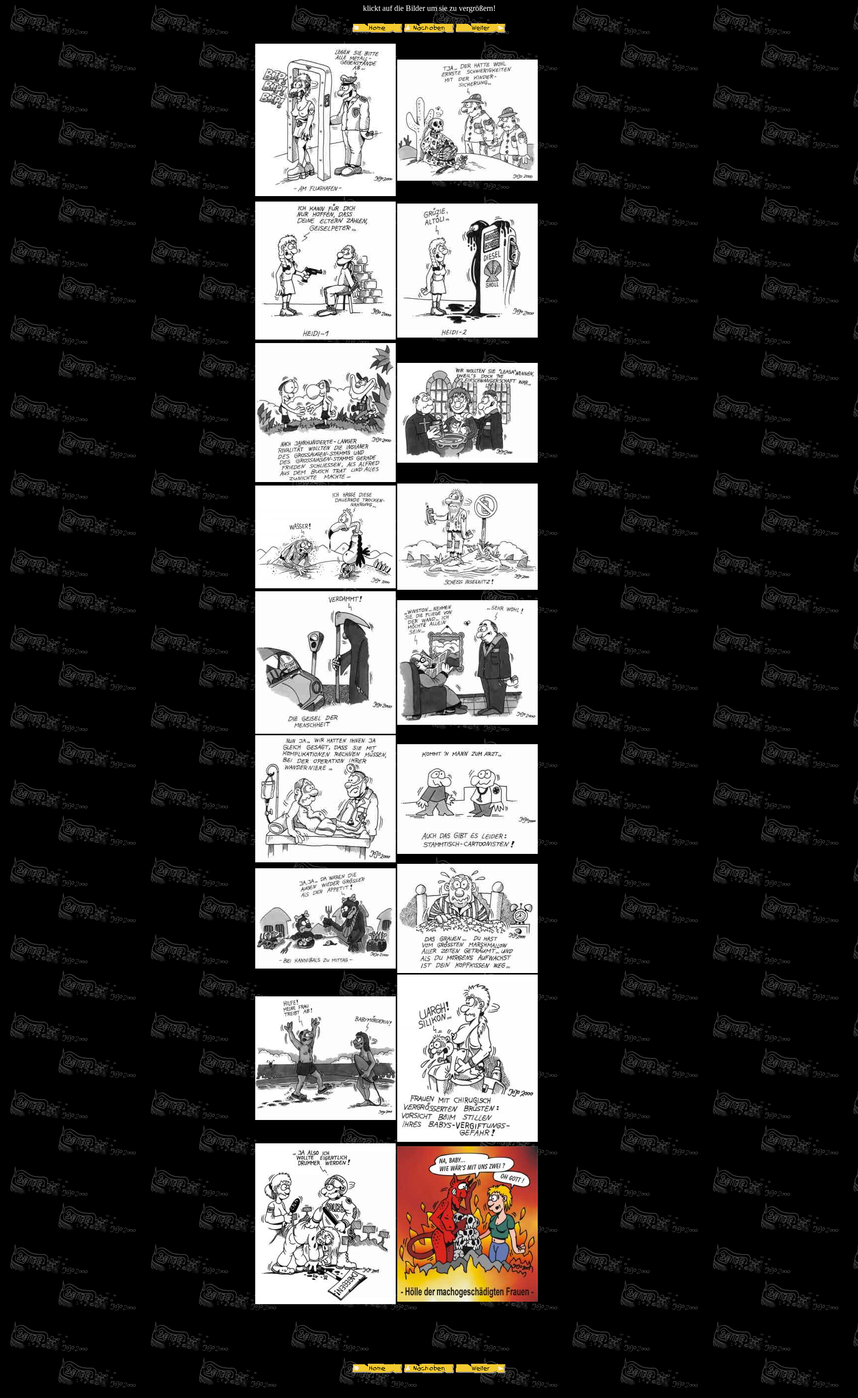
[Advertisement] (573, 191)
